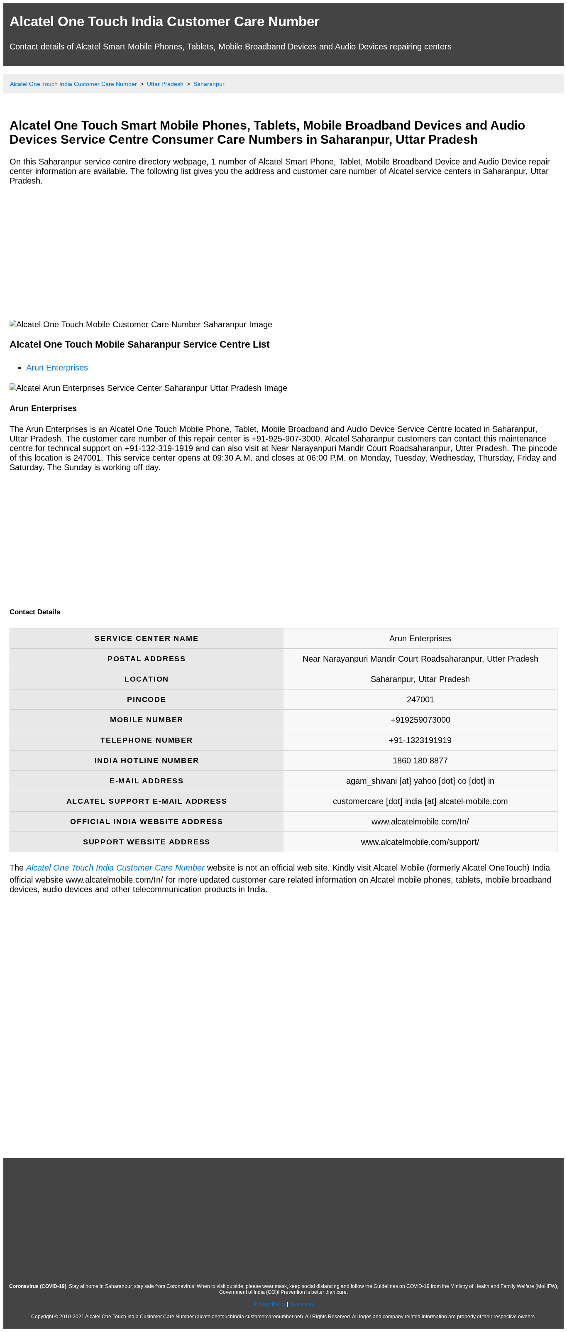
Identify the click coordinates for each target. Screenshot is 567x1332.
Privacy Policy (270, 1304)
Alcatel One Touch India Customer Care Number (165, 21)
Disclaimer (301, 1304)
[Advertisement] (259, 252)
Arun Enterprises (57, 367)
